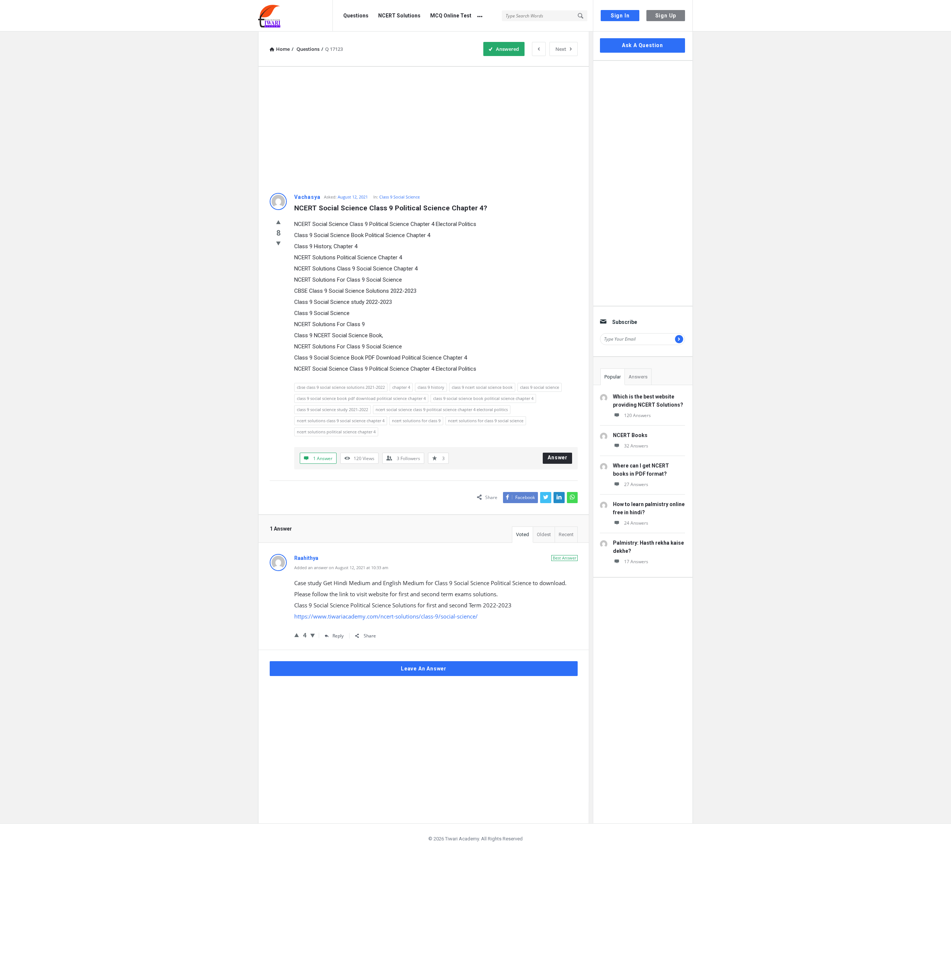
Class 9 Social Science (399, 197)
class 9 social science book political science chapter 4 (483, 398)
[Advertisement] (424, 130)
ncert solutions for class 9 (416, 420)
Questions (356, 16)
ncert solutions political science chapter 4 (336, 431)
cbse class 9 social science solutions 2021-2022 (341, 387)
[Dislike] (278, 243)
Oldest (544, 534)
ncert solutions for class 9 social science (485, 420)
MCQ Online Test (450, 16)
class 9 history (431, 387)
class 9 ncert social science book (482, 387)
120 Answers (637, 415)
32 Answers (636, 446)
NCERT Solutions (399, 16)
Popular (612, 377)
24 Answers (636, 523)
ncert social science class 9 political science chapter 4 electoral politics (442, 409)
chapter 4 (401, 387)
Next (560, 49)
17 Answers (636, 561)
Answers (638, 377)
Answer (558, 457)
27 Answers (636, 484)
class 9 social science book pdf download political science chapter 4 (361, 398)
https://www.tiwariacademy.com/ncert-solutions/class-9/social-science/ (386, 616)
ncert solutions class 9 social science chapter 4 (340, 420)
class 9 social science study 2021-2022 (332, 409)
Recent (566, 534)
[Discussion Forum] (295, 16)
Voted (522, 534)
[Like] (278, 222)
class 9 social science (539, 387)
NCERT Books (630, 435)
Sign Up (665, 16)
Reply (338, 636)
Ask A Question (642, 45)
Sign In (620, 16)
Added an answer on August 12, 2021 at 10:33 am (341, 567)
